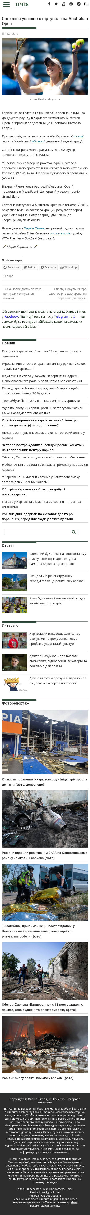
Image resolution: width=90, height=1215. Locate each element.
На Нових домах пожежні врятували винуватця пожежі (23, 293)
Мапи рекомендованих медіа (53, 1204)
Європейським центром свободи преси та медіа (50, 1169)
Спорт (9, 276)
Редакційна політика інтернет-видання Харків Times (45, 1199)
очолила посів (60, 233)
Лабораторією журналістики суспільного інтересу (53, 1165)
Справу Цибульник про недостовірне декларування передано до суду (67, 293)
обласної (38, 141)
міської (78, 136)
